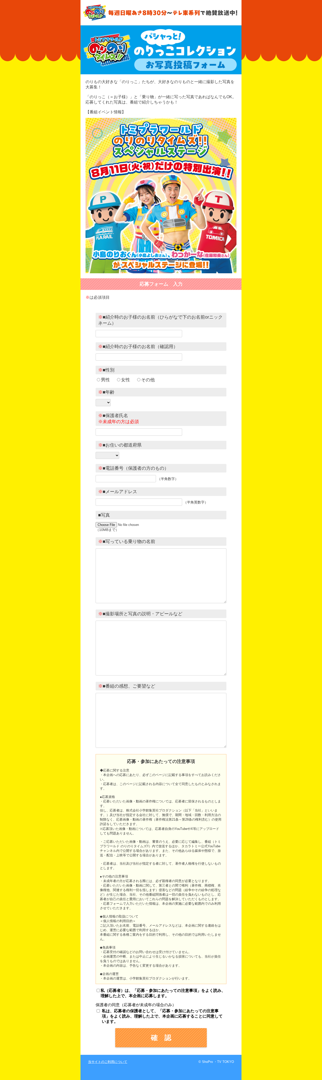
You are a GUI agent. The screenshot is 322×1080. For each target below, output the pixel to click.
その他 (148, 379)
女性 (125, 379)
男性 (105, 379)
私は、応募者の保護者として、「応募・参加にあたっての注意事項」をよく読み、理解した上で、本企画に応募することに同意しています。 (162, 1016)
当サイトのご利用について (107, 1062)
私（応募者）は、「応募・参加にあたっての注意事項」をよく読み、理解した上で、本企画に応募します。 (163, 993)
